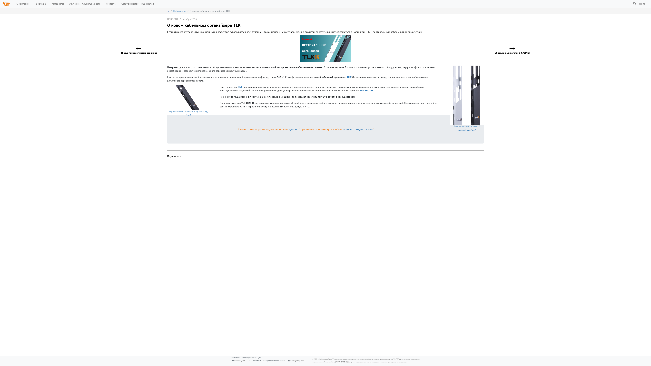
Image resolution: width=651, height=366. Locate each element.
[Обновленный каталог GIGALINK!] (510, 48)
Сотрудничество (130, 3)
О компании (23, 3)
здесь (293, 129)
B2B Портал (147, 3)
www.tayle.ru (240, 360)
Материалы (58, 3)
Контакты (111, 3)
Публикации (179, 11)
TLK (349, 77)
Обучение (74, 3)
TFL (367, 90)
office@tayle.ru (297, 360)
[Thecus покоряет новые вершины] (140, 48)
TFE (371, 90)
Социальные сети (91, 3)
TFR (362, 90)
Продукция (41, 3)
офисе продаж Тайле (358, 129)
